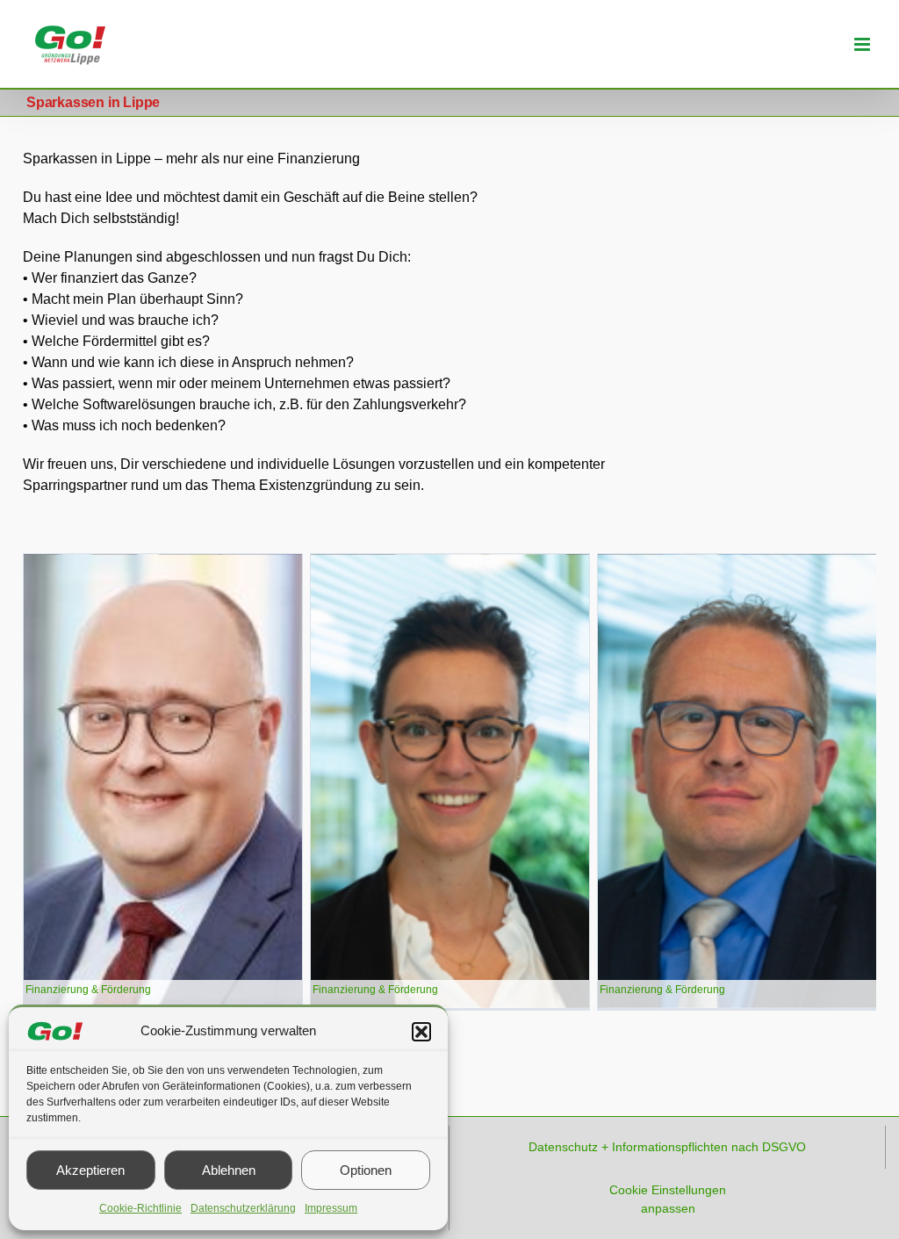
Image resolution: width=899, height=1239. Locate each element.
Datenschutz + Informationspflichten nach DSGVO (667, 1147)
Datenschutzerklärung (243, 1208)
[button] (421, 1032)
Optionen (366, 1170)
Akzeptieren (90, 1170)
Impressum (331, 1208)
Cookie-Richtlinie (140, 1208)
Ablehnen (228, 1170)
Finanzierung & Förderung (88, 989)
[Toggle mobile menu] (863, 44)
